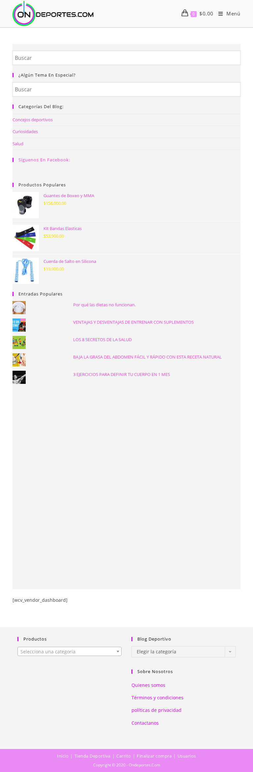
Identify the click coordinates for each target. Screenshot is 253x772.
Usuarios (187, 756)
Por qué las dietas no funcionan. (104, 305)
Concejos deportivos (33, 120)
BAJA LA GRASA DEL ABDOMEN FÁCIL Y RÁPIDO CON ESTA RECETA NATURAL (147, 357)
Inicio (63, 756)
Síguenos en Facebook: (44, 160)
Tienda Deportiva (92, 756)
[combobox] (69, 651)
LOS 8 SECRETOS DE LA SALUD (102, 339)
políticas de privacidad (156, 710)
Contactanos (145, 723)
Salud (18, 144)
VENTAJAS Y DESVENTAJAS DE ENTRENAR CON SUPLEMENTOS (133, 322)
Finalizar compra (154, 756)
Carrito (123, 756)
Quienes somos (148, 685)
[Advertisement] (126, 442)
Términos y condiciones (157, 697)
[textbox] (69, 651)
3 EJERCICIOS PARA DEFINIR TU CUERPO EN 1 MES (121, 374)
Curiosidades (25, 131)
